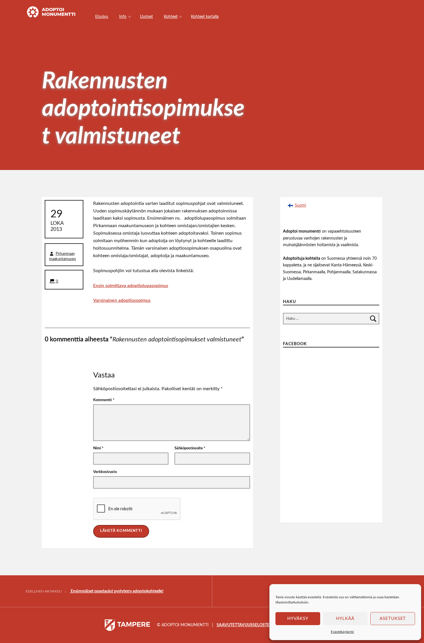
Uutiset (146, 16)
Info (122, 16)
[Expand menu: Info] (129, 16)
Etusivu (101, 16)
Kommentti (104, 400)
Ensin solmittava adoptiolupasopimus (130, 285)
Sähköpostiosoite (190, 448)
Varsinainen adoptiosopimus (122, 300)
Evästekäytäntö (342, 631)
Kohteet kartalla (205, 16)
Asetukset (393, 618)
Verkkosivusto (105, 472)
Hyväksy (297, 618)
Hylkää (345, 618)
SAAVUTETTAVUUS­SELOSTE (243, 625)
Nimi (98, 448)
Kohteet (171, 16)
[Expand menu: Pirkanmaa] (180, 16)
